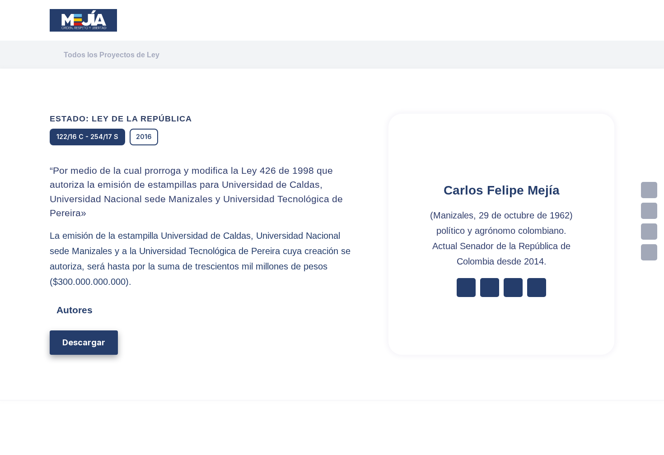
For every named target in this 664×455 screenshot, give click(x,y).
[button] (84, 342)
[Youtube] (649, 252)
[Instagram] (649, 231)
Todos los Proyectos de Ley (111, 55)
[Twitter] (649, 211)
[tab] (199, 309)
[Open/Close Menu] (518, 20)
